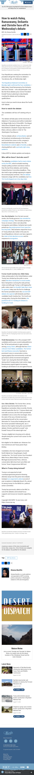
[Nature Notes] (17, 635)
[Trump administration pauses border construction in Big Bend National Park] (7, 698)
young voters (11, 346)
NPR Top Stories (11, 558)
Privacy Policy (6, 759)
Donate (28, 2)
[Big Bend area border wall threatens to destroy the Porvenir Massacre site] (7, 682)
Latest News (6, 664)
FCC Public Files (7, 758)
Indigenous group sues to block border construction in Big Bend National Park (22, 708)
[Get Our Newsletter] (17, 606)
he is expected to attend (15, 479)
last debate (26, 174)
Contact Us (6, 755)
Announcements (7, 756)
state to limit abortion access (13, 236)
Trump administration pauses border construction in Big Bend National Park (22, 697)
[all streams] (32, 772)
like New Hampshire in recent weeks (18, 280)
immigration (14, 238)
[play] (2, 772)
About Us (5, 754)
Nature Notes (17, 648)
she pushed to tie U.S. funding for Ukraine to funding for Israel (15, 300)
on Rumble (22, 145)
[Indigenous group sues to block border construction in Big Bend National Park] (7, 709)
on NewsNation (21, 136)
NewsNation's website (9, 145)
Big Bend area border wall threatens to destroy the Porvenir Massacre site (22, 682)
